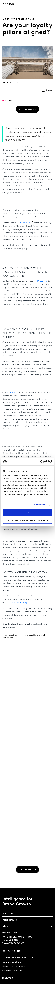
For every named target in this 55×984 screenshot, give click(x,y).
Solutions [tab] (7, 914)
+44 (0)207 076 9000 (14, 943)
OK (27, 513)
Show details (40, 504)
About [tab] (6, 926)
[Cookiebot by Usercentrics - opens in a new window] (40, 462)
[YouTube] (4, 951)
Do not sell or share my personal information (27, 520)
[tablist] (27, 936)
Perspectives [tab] (9, 920)
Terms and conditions (11, 962)
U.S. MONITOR (25, 223)
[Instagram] (8, 951)
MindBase (42, 281)
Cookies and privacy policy (13, 966)
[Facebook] (13, 951)
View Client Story (18, 603)
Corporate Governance (12, 971)
